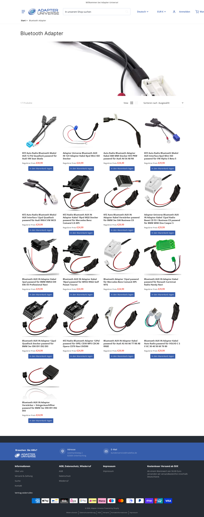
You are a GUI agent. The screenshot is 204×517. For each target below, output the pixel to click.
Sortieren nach (150, 102)
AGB (61, 471)
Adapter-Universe (97, 508)
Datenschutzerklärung (87, 512)
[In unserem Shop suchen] (127, 12)
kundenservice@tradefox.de (124, 452)
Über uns (19, 471)
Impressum (109, 466)
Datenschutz (65, 476)
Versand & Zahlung (24, 476)
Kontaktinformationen (119, 512)
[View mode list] (136, 103)
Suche (18, 481)
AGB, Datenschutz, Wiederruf (75, 466)
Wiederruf (63, 481)
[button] (23, 11)
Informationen (22, 466)
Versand (106, 512)
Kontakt (18, 485)
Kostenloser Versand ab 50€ (162, 466)
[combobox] (96, 12)
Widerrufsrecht (71, 512)
